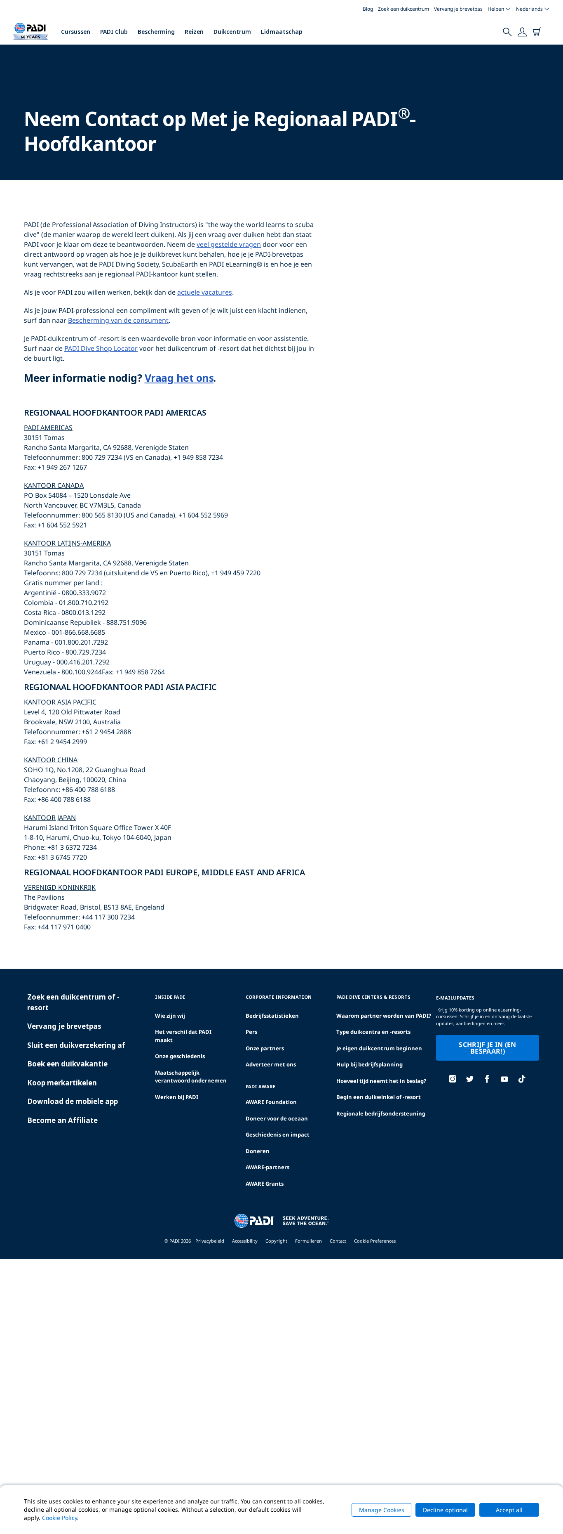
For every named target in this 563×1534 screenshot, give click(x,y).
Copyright (276, 1241)
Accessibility (245, 1241)
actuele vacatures (204, 292)
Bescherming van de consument (118, 320)
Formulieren (308, 1241)
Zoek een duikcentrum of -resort (73, 1002)
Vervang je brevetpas (458, 8)
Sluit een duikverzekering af (76, 1045)
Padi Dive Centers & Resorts (373, 997)
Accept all (509, 1510)
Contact (338, 1241)
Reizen (194, 31)
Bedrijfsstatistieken (272, 1015)
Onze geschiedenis (180, 1056)
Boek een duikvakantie (67, 1063)
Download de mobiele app (72, 1101)
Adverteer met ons (271, 1064)
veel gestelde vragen (229, 244)
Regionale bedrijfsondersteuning (380, 1113)
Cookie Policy (59, 1518)
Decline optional (445, 1510)
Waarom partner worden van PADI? (383, 1015)
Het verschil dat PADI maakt (183, 1036)
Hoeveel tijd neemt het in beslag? (381, 1081)
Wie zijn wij (170, 1015)
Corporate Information (279, 997)
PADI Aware (260, 1086)
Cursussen (75, 31)
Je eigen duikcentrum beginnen (379, 1048)
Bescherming (156, 31)
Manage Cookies (381, 1510)
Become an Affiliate (62, 1120)
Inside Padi (170, 997)
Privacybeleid (209, 1241)
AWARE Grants (265, 1183)
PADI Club (114, 31)
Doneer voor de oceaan (277, 1118)
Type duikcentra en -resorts (373, 1031)
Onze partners (265, 1048)
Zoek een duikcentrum (403, 8)
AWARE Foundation (271, 1102)
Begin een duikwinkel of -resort (378, 1097)
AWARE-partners (267, 1167)
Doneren (258, 1151)
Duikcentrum (232, 31)
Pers (251, 1031)
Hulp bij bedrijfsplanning (369, 1064)
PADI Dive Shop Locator (101, 348)
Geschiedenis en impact (278, 1134)
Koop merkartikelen (62, 1082)
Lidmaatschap (282, 31)
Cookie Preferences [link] (375, 1241)
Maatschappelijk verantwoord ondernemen (191, 1077)
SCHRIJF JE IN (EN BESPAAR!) (487, 1048)
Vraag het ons (179, 378)
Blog (368, 8)
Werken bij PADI (176, 1097)
